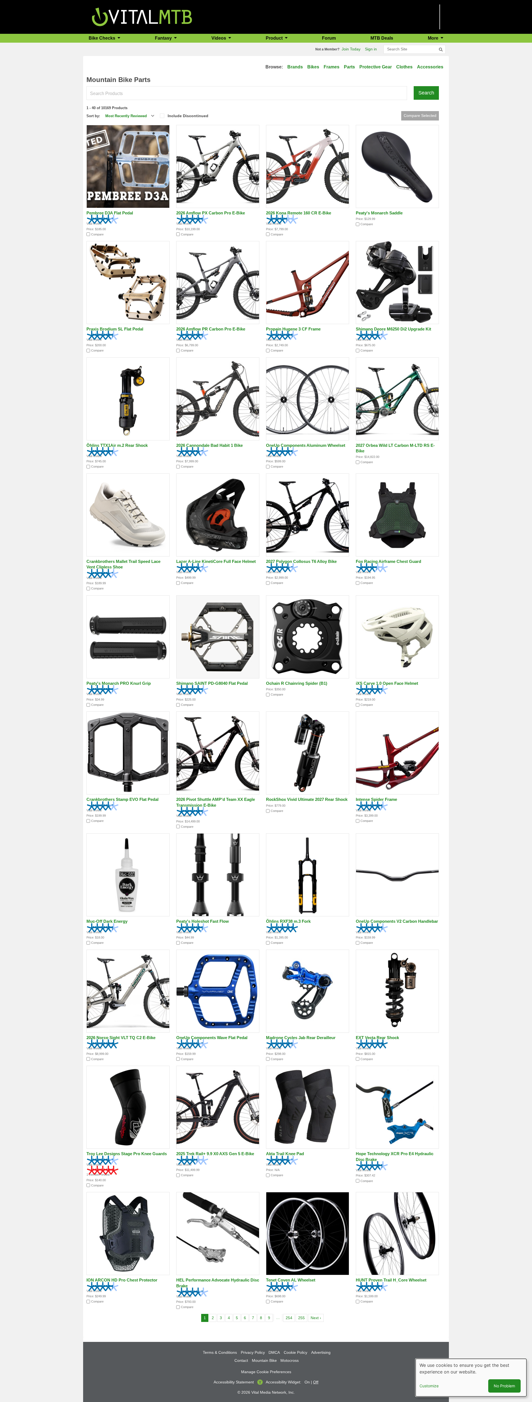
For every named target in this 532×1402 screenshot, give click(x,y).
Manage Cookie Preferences (266, 1372)
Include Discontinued (188, 116)
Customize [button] (429, 1385)
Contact (241, 1360)
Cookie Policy (295, 1352)
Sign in (371, 49)
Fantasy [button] (164, 38)
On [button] (307, 1382)
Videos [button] (219, 38)
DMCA (274, 1352)
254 (290, 1317)
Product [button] (275, 38)
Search (426, 93)
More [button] (433, 38)
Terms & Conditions (220, 1352)
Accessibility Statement (234, 1382)
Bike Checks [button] (102, 38)
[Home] (142, 16)
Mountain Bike (264, 1360)
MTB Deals (381, 38)
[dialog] (471, 1377)
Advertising (321, 1352)
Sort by (92, 116)
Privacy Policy (253, 1352)
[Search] (441, 50)
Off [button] (315, 1382)
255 (302, 1317)
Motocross (289, 1360)
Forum (329, 38)
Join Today (351, 49)
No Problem (504, 1385)
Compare (97, 234)
